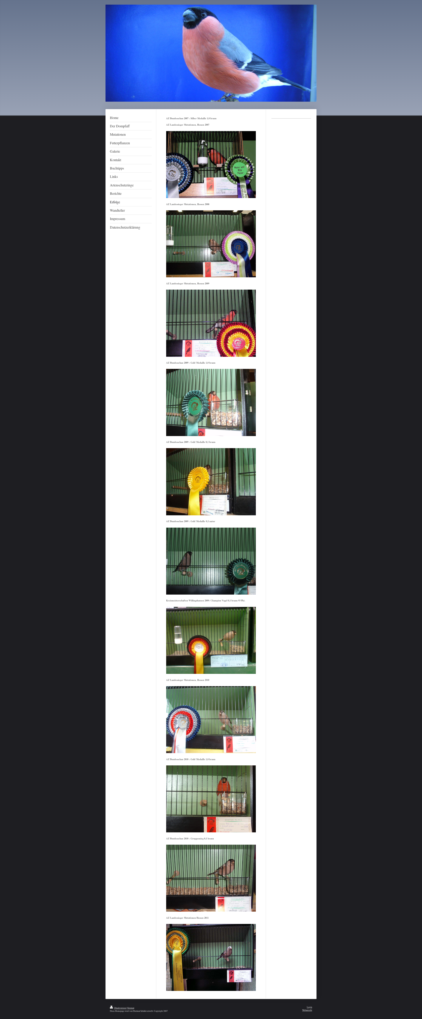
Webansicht (307, 1010)
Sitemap (130, 1007)
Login (309, 1007)
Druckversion (120, 1007)
